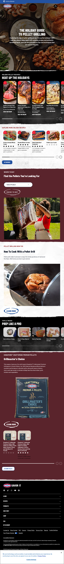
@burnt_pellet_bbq (50, 108)
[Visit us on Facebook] (4, 490)
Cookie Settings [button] (53, 530)
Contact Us (6, 530)
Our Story (6, 511)
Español (21, 533)
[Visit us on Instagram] (11, 490)
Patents (46, 530)
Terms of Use (39, 530)
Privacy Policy (30, 530)
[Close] (61, 552)
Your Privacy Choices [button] (8, 533)
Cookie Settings (31, 559)
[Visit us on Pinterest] (19, 490)
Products (6, 506)
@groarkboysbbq (21, 112)
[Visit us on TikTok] (8, 490)
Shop (4, 516)
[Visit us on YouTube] (15, 490)
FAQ (4, 521)
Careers (24, 530)
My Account (6, 525)
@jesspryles (12, 109)
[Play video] (9, 92)
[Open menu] (60, 6)
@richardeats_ (35, 112)
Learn (5, 496)
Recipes (5, 501)
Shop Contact (13, 530)
